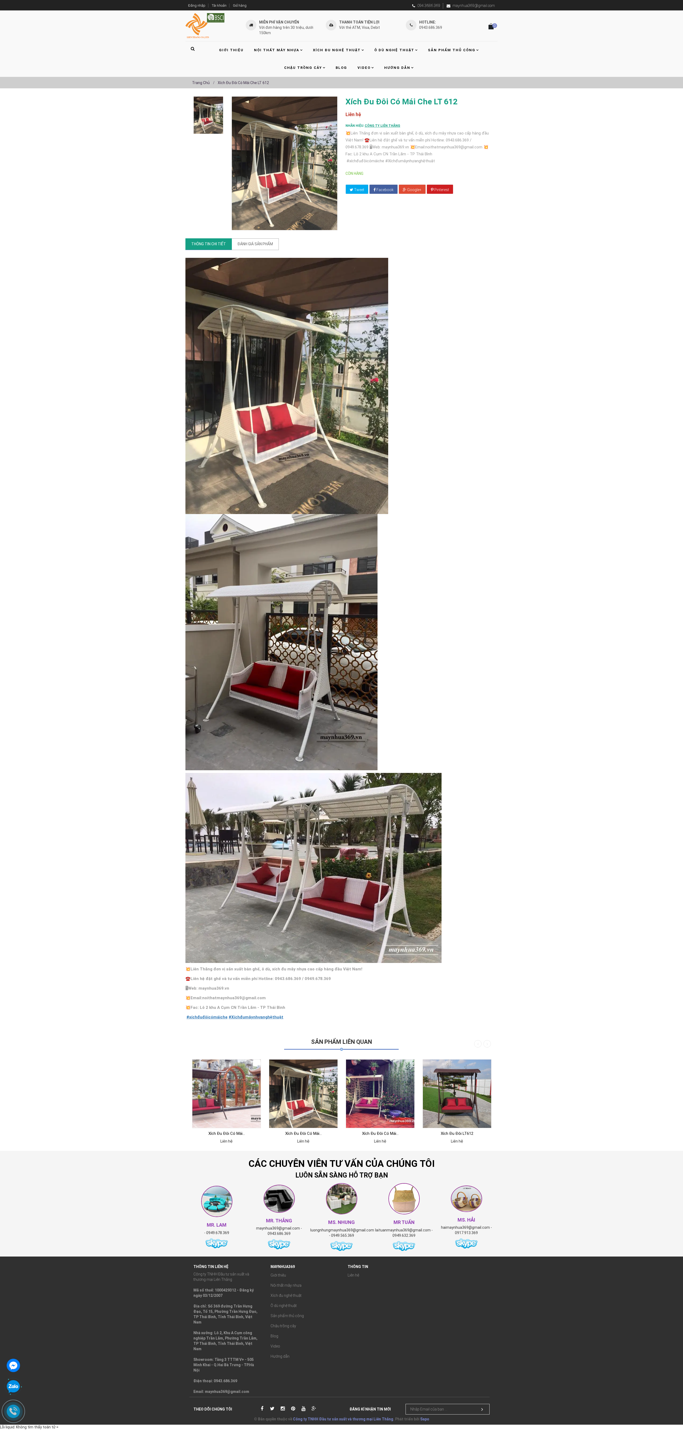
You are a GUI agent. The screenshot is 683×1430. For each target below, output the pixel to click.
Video (275, 1346)
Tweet (358, 190)
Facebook (385, 190)
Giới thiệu (278, 1275)
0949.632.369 (403, 1235)
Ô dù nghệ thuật (284, 1305)
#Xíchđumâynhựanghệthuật (256, 1017)
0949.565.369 (342, 1235)
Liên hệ (353, 1275)
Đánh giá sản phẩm (255, 244)
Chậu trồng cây (283, 1326)
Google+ (414, 190)
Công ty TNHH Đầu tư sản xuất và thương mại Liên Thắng (343, 1419)
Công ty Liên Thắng (382, 126)
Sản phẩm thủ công (287, 1316)
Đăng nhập (196, 5)
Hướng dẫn (280, 1356)
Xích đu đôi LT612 (457, 1133)
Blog (274, 1336)
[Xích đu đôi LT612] (457, 1093)
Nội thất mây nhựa (286, 1285)
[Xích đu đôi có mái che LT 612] (208, 115)
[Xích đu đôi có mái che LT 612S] (226, 1093)
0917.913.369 (466, 1233)
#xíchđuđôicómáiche (207, 1017)
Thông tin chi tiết (208, 244)
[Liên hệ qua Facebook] (13, 1365)
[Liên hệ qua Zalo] (13, 1386)
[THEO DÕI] (482, 1409)
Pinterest (441, 190)
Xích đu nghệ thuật (286, 1295)
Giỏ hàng (240, 5)
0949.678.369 (217, 1233)
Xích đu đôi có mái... (226, 1133)
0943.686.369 (279, 1233)
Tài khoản (219, 5)
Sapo (424, 1419)
